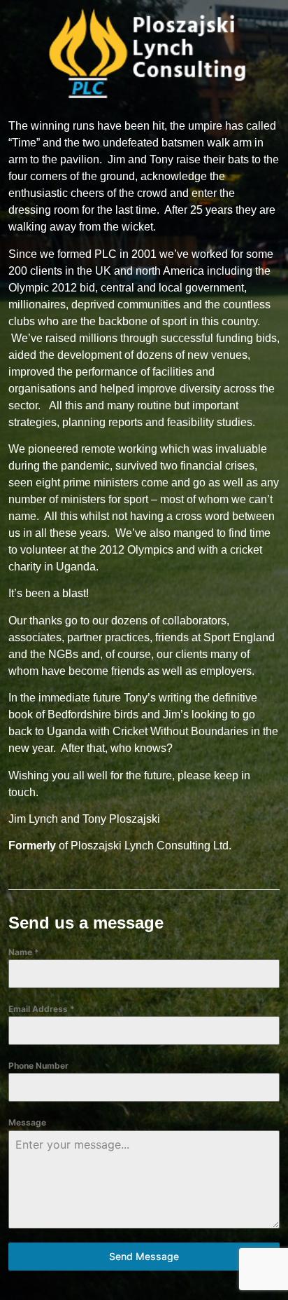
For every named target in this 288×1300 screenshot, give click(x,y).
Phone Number (38, 1065)
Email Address (41, 1009)
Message (27, 1122)
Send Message (144, 1256)
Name (23, 952)
